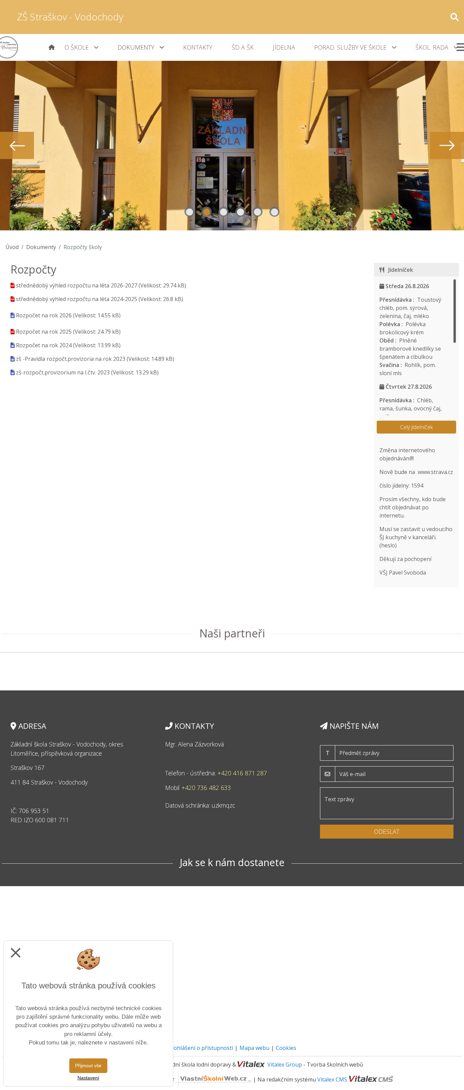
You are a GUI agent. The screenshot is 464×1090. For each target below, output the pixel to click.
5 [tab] (257, 212)
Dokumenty (41, 247)
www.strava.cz (435, 472)
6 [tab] (274, 212)
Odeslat (386, 831)
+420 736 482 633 (206, 788)
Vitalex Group (284, 1064)
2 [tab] (206, 212)
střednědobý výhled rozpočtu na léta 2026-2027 (76, 285)
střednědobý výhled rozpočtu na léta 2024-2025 (76, 299)
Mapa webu (254, 1048)
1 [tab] (189, 212)
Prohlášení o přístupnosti (200, 1048)
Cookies (286, 1048)
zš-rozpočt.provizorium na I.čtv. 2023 (63, 372)
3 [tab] (223, 212)
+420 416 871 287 (242, 773)
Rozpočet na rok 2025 (44, 331)
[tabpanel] (232, 145)
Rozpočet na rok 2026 (44, 315)
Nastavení (88, 1077)
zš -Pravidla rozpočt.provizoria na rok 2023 (70, 359)
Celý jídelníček (416, 427)
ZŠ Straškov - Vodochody (70, 16)
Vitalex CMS (332, 1079)
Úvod (12, 247)
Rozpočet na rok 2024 (44, 345)
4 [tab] (240, 212)
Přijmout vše (88, 1065)
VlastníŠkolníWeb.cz (149, 1079)
